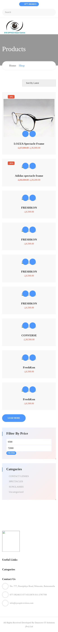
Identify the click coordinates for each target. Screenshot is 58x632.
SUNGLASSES (16, 486)
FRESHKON (29, 207)
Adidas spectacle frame (29, 175)
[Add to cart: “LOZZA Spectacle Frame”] (25, 134)
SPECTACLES (16, 481)
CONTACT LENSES (19, 476)
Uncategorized (16, 492)
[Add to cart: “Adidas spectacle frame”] (25, 166)
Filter (11, 453)
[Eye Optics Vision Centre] (14, 27)
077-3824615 (30, 4)
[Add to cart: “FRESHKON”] (25, 198)
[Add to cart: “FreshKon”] (25, 357)
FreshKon (29, 367)
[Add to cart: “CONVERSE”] (25, 325)
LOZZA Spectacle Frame (29, 143)
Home (12, 65)
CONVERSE (29, 335)
